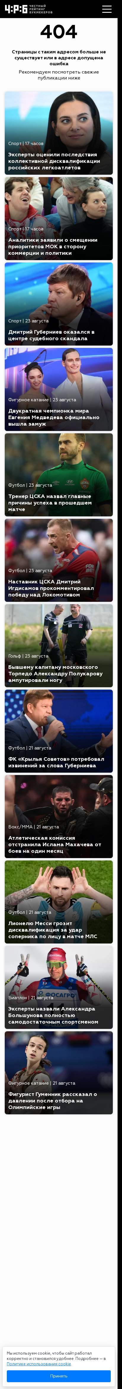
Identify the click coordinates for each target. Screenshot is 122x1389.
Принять (59, 1376)
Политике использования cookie (39, 1364)
